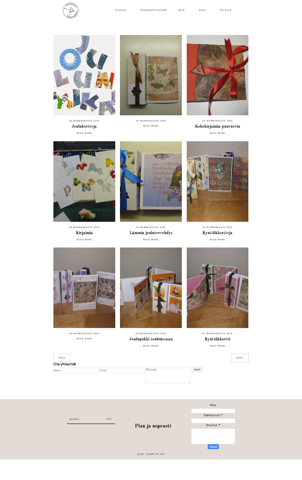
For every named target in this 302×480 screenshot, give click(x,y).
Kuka (202, 10)
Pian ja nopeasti (153, 426)
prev (62, 357)
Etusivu (121, 10)
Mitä (182, 10)
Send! (197, 369)
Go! (109, 419)
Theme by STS (155, 454)
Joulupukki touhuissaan (151, 339)
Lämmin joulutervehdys (151, 233)
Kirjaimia (84, 233)
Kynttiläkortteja (217, 233)
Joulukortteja (84, 127)
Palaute (226, 10)
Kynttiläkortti (217, 339)
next (239, 357)
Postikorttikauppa (154, 10)
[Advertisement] (91, 430)
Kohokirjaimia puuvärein (217, 127)
